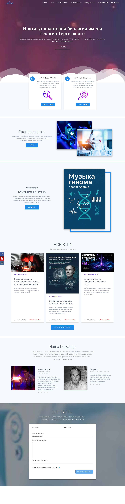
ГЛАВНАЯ (46, 3)
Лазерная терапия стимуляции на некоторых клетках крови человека (27, 282)
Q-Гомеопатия (76, 3)
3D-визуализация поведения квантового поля (95, 282)
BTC (52, 3)
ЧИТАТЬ (32, 145)
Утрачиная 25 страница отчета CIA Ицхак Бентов (61, 302)
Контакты (115, 3)
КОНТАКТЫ (62, 47)
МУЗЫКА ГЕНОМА (62, 3)
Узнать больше (48, 104)
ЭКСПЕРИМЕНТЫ (103, 3)
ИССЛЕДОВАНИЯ (89, 3)
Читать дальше (34, 319)
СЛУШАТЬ (31, 207)
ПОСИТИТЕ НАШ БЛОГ (62, 327)
